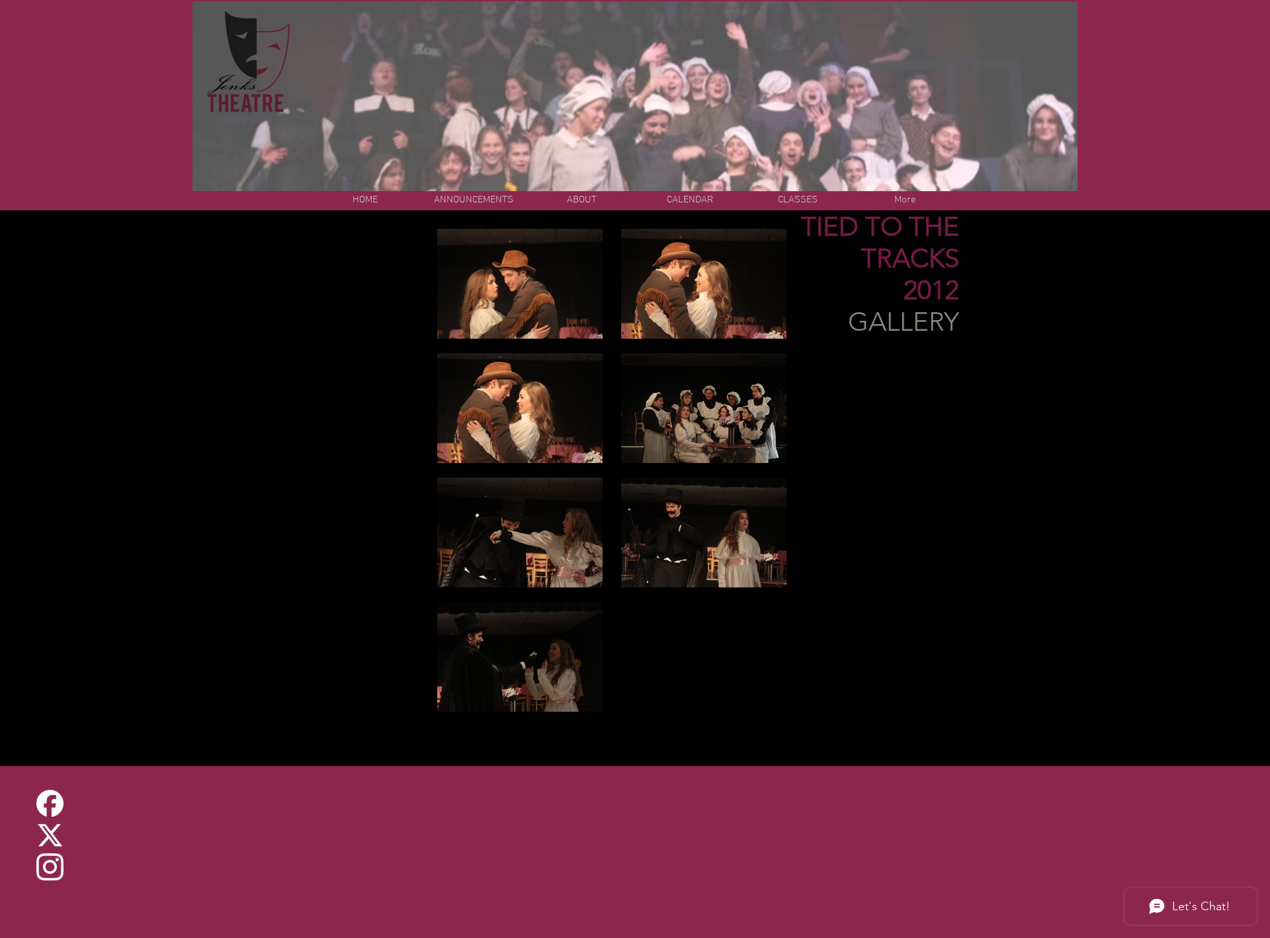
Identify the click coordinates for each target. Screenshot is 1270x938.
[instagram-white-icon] (50, 866)
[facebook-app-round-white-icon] (50, 803)
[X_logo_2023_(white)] (50, 835)
